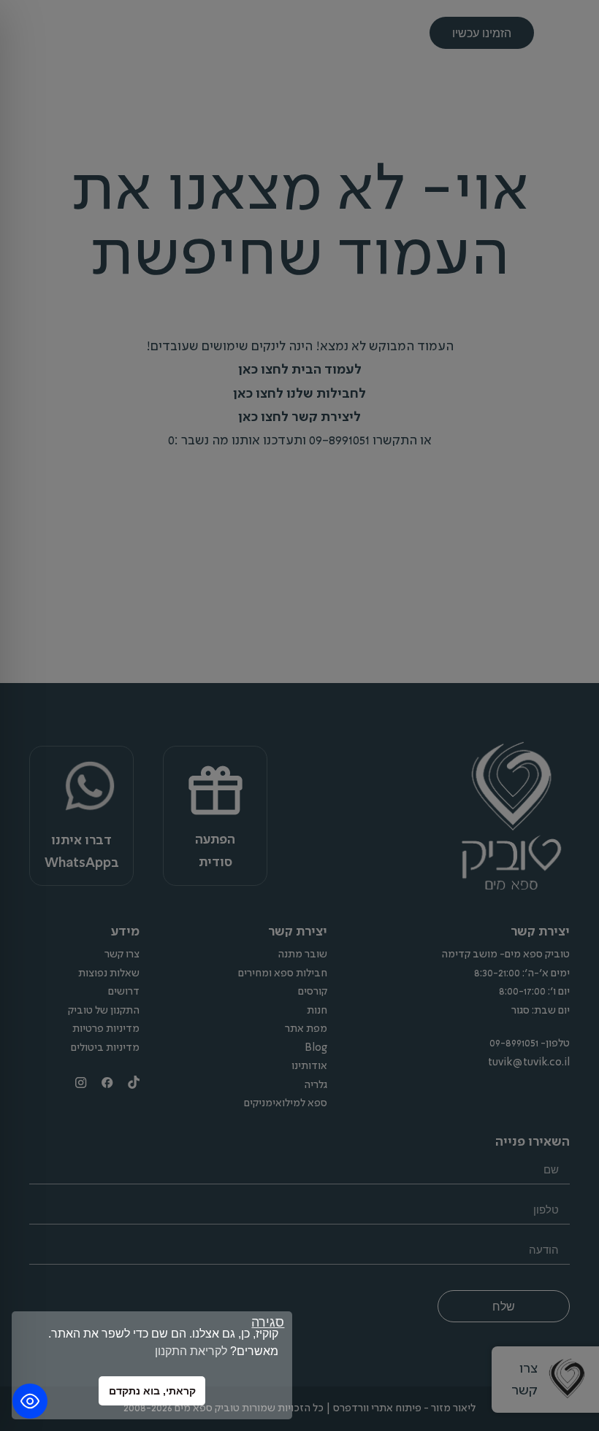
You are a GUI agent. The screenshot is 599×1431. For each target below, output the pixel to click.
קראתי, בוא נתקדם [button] (152, 1391)
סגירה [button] (267, 1322)
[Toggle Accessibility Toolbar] (30, 1401)
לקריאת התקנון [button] (191, 1351)
